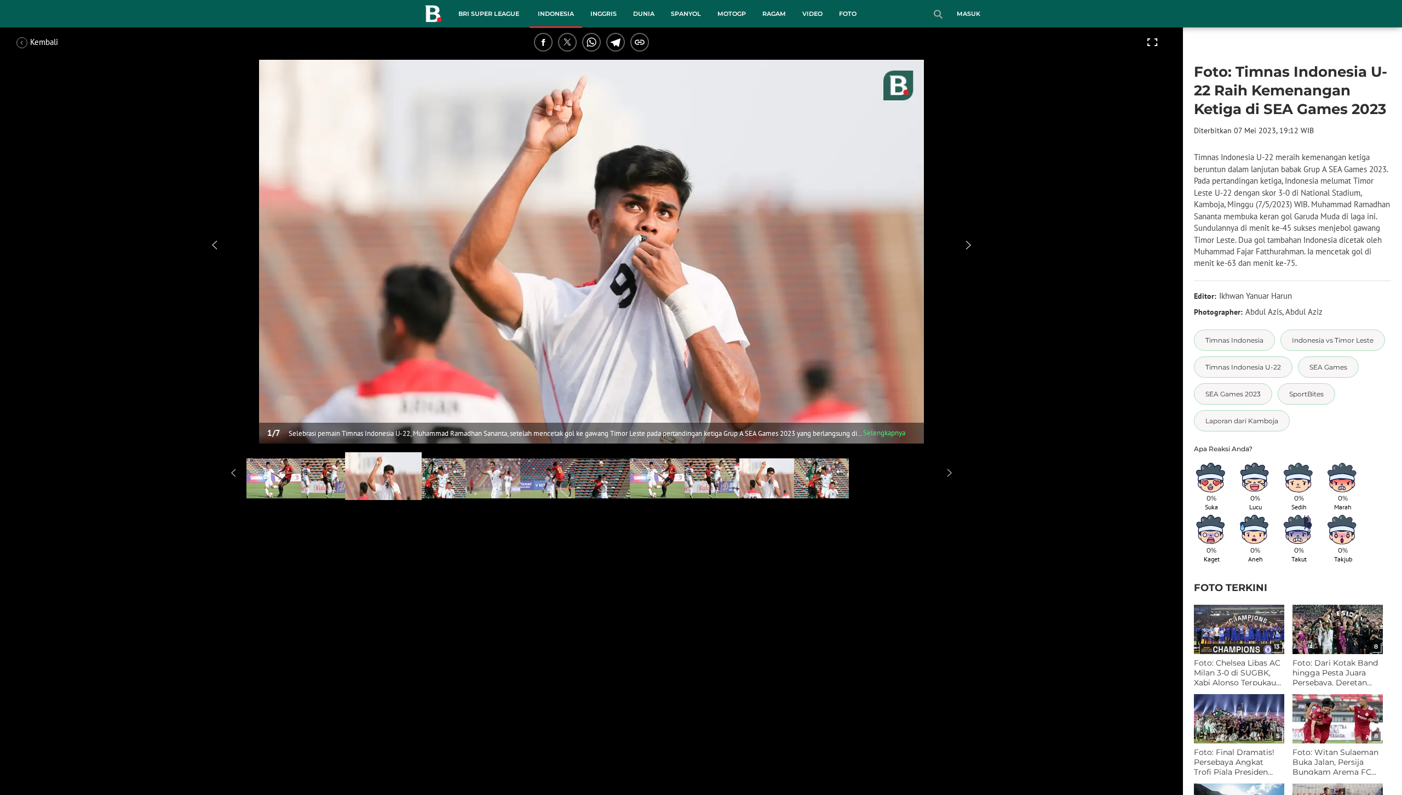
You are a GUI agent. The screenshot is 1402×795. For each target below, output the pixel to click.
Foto (848, 14)
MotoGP (731, 14)
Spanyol (686, 14)
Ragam (774, 14)
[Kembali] (57, 42)
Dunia (643, 14)
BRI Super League (488, 14)
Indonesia (556, 14)
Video (812, 14)
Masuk (968, 14)
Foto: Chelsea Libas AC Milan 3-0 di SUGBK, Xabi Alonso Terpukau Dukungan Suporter (1237, 673)
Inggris (603, 14)
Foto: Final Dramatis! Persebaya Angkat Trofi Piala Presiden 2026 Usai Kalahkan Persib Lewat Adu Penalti (1234, 762)
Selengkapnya (884, 433)
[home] (433, 16)
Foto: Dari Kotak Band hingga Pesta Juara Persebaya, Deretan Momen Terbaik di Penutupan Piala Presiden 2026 (1335, 673)
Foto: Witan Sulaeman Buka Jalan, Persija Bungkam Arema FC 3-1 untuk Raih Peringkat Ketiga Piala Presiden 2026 (1335, 762)
